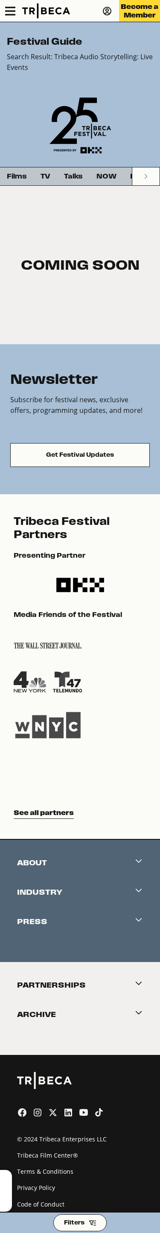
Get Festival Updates (80, 455)
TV (45, 176)
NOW (106, 176)
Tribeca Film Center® (47, 1155)
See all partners (44, 812)
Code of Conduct (40, 1204)
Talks (73, 176)
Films (17, 176)
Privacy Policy (36, 1188)
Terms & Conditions (45, 1171)
